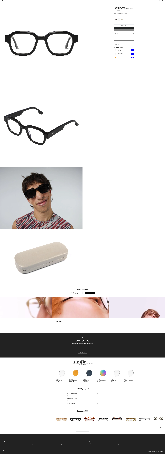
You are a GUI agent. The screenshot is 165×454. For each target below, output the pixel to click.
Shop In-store (119, 440)
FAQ (2, 440)
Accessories (119, 441)
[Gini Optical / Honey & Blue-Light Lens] (131, 419)
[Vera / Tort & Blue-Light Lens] (117, 419)
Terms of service (157, 451)
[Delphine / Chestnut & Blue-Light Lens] (89, 419)
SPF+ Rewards (119, 444)
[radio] (115, 19)
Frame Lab (90, 444)
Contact (3, 438)
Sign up (124, 13)
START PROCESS (82, 352)
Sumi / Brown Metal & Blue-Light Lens (158, 427)
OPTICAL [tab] (80, 410)
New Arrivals (32, 443)
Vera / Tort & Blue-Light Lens (115, 427)
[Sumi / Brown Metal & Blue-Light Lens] (158, 419)
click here (86, 363)
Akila (89, 438)
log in (126, 13)
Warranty (3, 443)
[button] (159, 1)
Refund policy (149, 451)
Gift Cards (119, 443)
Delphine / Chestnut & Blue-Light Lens (88, 427)
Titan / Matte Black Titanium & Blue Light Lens (144, 427)
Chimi (89, 441)
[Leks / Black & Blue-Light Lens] (75, 419)
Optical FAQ (3, 441)
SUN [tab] (86, 410)
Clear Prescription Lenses (121, 49)
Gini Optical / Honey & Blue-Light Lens (130, 427)
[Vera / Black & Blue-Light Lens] (103, 419)
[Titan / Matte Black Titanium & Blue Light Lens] (145, 419)
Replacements (4, 444)
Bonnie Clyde (90, 440)
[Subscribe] (162, 442)
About (118, 438)
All (31, 438)
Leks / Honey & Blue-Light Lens (60, 427)
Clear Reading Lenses (120, 53)
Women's (32, 440)
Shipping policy (161, 451)
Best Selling (32, 444)
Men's (31, 441)
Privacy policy (153, 451)
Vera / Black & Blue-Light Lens (101, 427)
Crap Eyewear (90, 443)
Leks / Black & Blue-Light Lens (74, 427)
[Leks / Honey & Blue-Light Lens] (62, 419)
